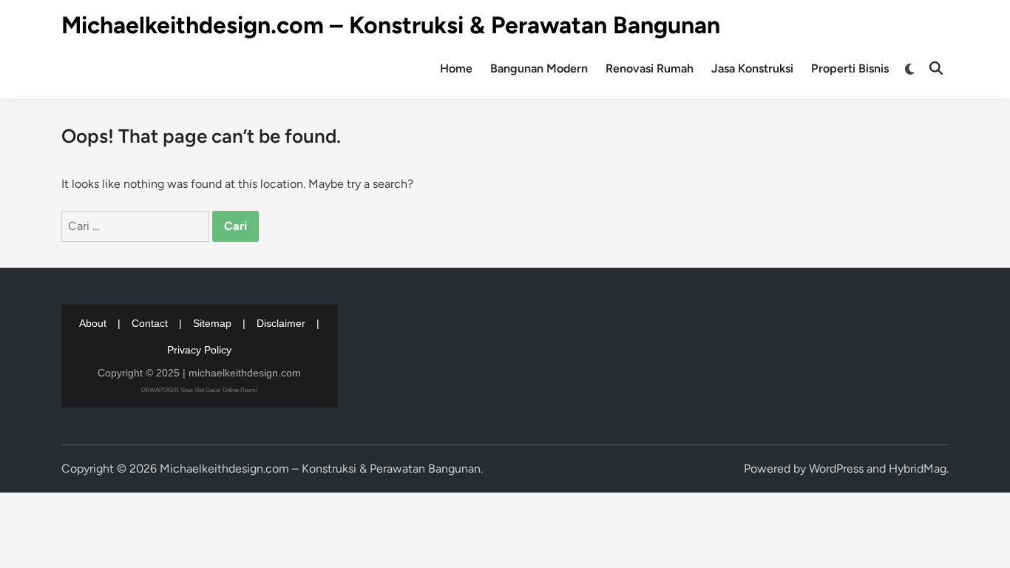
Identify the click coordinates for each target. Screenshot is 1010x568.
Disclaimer (281, 323)
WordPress (836, 469)
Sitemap (212, 323)
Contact (150, 323)
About (92, 323)
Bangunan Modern (539, 68)
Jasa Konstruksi (752, 68)
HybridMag (917, 469)
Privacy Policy (199, 350)
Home (456, 68)
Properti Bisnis (850, 68)
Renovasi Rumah (650, 68)
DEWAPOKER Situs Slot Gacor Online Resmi (199, 390)
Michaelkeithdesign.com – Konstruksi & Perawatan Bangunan (390, 25)
